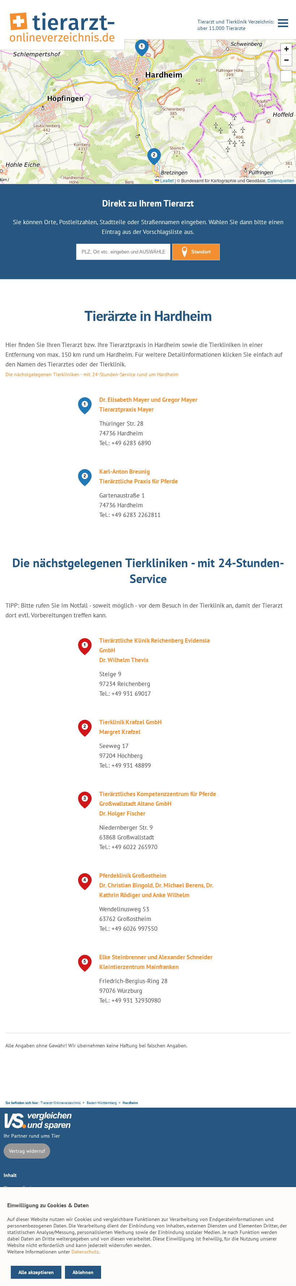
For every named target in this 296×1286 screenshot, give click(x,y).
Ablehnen (83, 1272)
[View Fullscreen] (286, 76)
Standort (200, 252)
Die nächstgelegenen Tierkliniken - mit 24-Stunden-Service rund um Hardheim (91, 374)
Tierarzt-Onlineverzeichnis (60, 1102)
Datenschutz (85, 1251)
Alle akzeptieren (36, 1272)
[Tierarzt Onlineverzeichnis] (62, 43)
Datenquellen (280, 180)
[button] (142, 48)
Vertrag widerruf (27, 1151)
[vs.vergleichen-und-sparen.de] (38, 1128)
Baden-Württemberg (102, 1102)
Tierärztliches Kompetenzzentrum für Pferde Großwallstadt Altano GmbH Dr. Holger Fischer (157, 803)
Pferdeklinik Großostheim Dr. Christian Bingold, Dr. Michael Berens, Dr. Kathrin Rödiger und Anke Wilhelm (156, 885)
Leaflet (166, 180)
